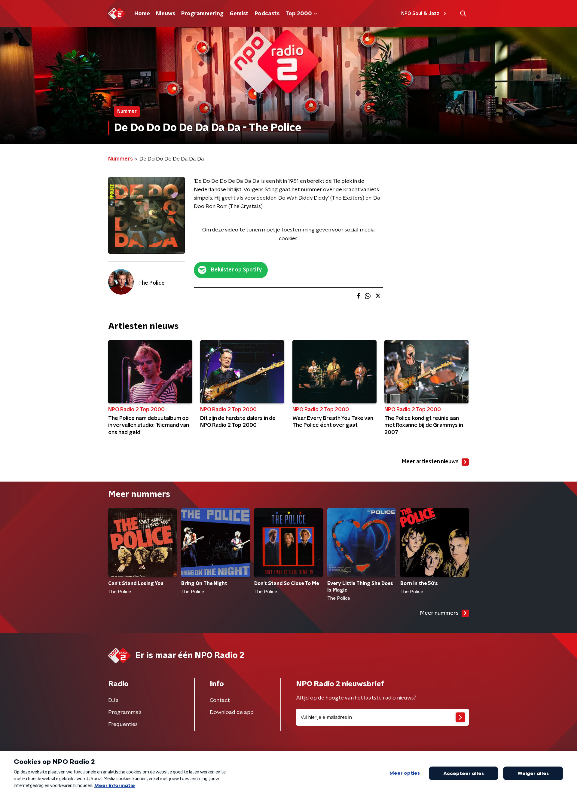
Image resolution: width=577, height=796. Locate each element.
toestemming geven (306, 230)
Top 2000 (298, 14)
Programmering (202, 14)
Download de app (232, 712)
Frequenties (123, 724)
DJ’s (113, 700)
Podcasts (267, 14)
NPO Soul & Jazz (420, 13)
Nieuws (165, 14)
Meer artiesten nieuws (430, 461)
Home (142, 14)
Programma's (125, 712)
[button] (463, 13)
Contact (220, 700)
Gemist (239, 14)
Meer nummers (439, 613)
